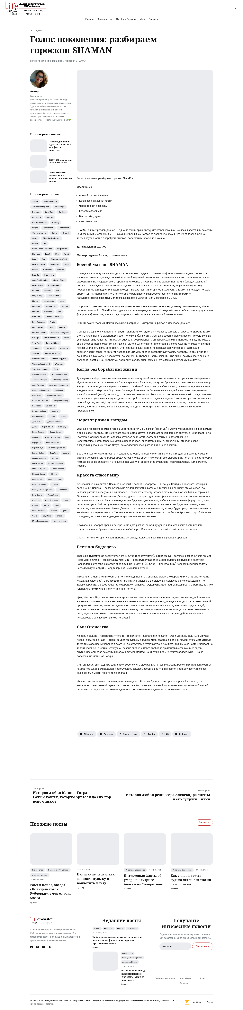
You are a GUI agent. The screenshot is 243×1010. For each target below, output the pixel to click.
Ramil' (51, 327)
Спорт (66, 500)
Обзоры (53, 474)
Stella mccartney (51, 338)
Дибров (63, 416)
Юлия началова (59, 521)
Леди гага (54, 453)
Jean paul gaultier (40, 280)
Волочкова (36, 406)
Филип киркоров (38, 510)
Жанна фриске (55, 432)
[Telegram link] (50, 947)
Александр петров (39, 379)
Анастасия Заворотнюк (135, 870)
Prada (52, 322)
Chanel (66, 233)
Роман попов (53, 495)
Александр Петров (39, 875)
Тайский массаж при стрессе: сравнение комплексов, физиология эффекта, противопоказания (117, 940)
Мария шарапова (39, 458)
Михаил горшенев (55, 463)
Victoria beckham (52, 353)
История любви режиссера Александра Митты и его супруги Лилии (168, 796)
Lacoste (47, 290)
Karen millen (37, 285)
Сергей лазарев (51, 500)
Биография (36, 395)
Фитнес (54, 510)
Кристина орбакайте (56, 448)
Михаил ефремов (39, 469)
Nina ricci (36, 317)
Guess (35, 269)
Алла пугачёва (38, 385)
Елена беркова (38, 432)
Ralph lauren (37, 327)
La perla (35, 290)
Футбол (65, 510)
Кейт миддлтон (52, 442)
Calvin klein (48, 228)
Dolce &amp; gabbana (42, 249)
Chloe (35, 238)
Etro (57, 254)
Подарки (153, 19)
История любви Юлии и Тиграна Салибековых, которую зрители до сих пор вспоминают (72, 797)
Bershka (62, 212)
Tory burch (50, 348)
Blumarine (36, 217)
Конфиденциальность (165, 977)
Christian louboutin (51, 238)
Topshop (36, 348)
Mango (35, 301)
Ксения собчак (38, 453)
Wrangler (59, 364)
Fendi (66, 254)
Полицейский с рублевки (42, 489)
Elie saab (36, 254)
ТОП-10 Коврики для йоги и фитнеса (60, 161)
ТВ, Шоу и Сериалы (126, 19)
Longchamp (37, 296)
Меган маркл (37, 463)
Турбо (57, 505)
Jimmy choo (59, 280)
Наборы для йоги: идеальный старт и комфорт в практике (60, 145)
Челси (34, 516)
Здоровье (36, 437)
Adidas (35, 201)
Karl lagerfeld (53, 285)
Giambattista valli (59, 259)
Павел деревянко (39, 484)
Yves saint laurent (40, 369)
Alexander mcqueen (40, 207)
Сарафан (36, 500)
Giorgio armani (38, 264)
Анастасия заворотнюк (59, 385)
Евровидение (47, 427)
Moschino (48, 311)
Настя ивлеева (58, 469)
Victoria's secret (39, 359)
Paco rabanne (38, 322)
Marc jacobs (49, 301)
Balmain (36, 212)
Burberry (55, 222)
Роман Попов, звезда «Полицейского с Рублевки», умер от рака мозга (50, 891)
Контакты (184, 983)
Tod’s (66, 338)
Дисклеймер (185, 977)
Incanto (35, 275)
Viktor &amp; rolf (59, 359)
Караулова (36, 442)
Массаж (55, 458)
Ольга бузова (37, 479)
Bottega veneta (39, 222)
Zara (56, 369)
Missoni (65, 306)
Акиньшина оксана (59, 374)
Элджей (60, 516)
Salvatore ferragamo (60, 332)
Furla (34, 259)
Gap (43, 259)
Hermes (60, 269)
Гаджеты (54, 411)
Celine (54, 233)
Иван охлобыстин (52, 437)
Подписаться (202, 946)
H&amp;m (47, 269)
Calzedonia (64, 228)
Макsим (66, 453)
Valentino (64, 348)
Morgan (35, 311)
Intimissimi (49, 275)
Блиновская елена (54, 395)
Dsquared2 (62, 249)
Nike (59, 311)
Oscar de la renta (53, 317)
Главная (89, 19)
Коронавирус (37, 448)
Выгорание (50, 406)
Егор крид (62, 427)
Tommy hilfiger (52, 343)
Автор (34, 91)
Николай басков (38, 474)
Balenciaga (59, 207)
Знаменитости (104, 19)
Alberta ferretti (50, 201)
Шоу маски (47, 516)
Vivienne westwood (41, 364)
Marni (62, 301)
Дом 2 (34, 427)
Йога (67, 437)
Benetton (49, 212)
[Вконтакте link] (37, 947)
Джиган (52, 416)
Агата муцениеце (39, 374)
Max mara (36, 306)
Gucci (66, 264)
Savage (35, 338)
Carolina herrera (39, 233)
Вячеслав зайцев (39, 411)
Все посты (204, 822)
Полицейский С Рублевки (58, 870)
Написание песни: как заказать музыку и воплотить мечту (96, 878)
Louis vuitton (53, 296)
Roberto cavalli (39, 332)
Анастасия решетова (40, 390)
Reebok (62, 327)
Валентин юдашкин (40, 400)
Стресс (35, 505)
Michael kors (51, 306)
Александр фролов (60, 379)
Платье (55, 484)
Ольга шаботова (55, 479)
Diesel (35, 243)
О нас (202, 977)
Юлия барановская (40, 521)
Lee (57, 290)
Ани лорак (59, 390)
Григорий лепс (38, 416)
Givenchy (54, 264)
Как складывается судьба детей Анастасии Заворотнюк (191, 879)
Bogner (50, 217)
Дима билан (37, 421)
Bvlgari (35, 228)
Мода (142, 19)
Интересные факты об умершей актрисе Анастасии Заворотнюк (143, 879)
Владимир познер (61, 400)
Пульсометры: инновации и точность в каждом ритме (60, 176)
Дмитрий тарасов (54, 421)
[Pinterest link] (31, 947)
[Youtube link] (43, 947)
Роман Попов (37, 870)
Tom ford (36, 343)
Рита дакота (37, 495)
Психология (62, 489)
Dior (44, 243)
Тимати (46, 505)
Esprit (47, 254)
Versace (35, 353)
